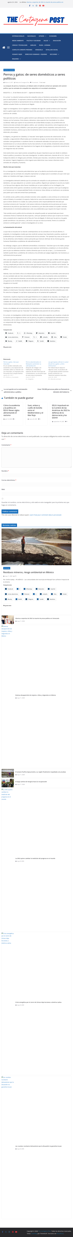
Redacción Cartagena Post (22, 82)
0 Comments (35, 82)
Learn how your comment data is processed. (46, 515)
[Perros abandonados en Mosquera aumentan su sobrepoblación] (37, 370)
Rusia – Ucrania (44, 45)
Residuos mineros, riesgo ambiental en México (41, 2)
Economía (53, 36)
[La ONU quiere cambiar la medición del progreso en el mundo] (8, 859)
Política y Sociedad (34, 40)
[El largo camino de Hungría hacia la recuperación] (8, 783)
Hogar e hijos (17, 54)
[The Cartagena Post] (4, 47)
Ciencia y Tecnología (19, 45)
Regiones (15, 59)
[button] (45, 36)
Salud (46, 40)
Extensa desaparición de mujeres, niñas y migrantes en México (35, 695)
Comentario (6, 445)
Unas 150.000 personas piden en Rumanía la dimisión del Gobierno (53, 390)
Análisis (33, 45)
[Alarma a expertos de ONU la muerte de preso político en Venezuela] (8, 619)
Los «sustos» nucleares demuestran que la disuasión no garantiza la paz (38, 1146)
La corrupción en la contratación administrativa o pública (15, 390)
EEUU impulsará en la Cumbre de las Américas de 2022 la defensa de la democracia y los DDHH (61, 411)
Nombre (5, 471)
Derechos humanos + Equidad (36, 54)
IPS (15, 576)
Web (3, 489)
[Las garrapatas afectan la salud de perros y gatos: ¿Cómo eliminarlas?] (59, 370)
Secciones (53, 54)
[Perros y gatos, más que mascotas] (14, 369)
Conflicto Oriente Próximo (22, 50)
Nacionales (31, 36)
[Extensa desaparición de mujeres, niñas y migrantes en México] (8, 696)
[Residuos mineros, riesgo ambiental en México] (36, 546)
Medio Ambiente (18, 40)
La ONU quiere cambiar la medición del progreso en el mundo (35, 858)
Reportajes (7, 568)
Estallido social (52, 50)
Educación (57, 40)
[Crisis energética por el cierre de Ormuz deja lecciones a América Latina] (8, 1003)
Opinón (41, 36)
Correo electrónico (9, 480)
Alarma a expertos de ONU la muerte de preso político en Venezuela (37, 618)
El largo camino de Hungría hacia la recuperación (31, 782)
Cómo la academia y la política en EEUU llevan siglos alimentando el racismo (11, 410)
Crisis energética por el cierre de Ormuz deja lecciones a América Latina (38, 1002)
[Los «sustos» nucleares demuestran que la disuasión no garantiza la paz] (8, 1147)
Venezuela (39, 50)
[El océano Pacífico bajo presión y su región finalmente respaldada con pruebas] (8, 773)
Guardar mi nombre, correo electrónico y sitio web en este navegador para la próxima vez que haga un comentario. (35, 503)
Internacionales (18, 36)
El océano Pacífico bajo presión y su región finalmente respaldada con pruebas (40, 772)
